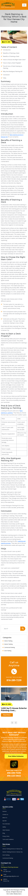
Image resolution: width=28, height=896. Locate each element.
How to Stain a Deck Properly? (12, 63)
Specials (4, 820)
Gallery (4, 827)
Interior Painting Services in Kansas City (12, 849)
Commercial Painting (9, 647)
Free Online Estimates (15, 756)
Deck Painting (7, 650)
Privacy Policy (5, 836)
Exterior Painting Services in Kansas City (12, 852)
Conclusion (6, 75)
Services (4, 811)
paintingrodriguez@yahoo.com (11, 876)
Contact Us (5, 814)
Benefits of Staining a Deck (11, 56)
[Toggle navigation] (24, 5)
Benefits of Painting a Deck (11, 53)
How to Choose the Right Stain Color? (14, 59)
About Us (4, 817)
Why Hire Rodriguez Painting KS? (12, 71)
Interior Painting (8, 641)
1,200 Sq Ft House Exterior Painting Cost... (14, 709)
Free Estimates (6, 824)
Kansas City (6, 881)
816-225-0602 (14, 776)
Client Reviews (6, 830)
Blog (3, 833)
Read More (6, 715)
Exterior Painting (8, 644)
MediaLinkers (18, 894)
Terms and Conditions (8, 839)
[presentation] (12, 722)
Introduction (7, 50)
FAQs (4, 78)
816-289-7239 (14, 680)
